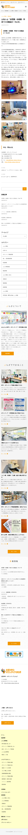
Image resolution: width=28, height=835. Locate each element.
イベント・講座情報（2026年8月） (9, 211)
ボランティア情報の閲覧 (7, 776)
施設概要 (7, 353)
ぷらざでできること (5, 759)
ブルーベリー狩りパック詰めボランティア (10, 628)
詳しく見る (3, 394)
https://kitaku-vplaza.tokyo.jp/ (12, 162)
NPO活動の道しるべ (6, 743)
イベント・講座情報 (6, 781)
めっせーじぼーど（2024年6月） (9, 176)
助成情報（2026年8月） (6, 217)
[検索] (25, 188)
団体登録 (4, 784)
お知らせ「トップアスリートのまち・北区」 (12, 170)
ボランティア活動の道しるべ (8, 746)
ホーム (2, 735)
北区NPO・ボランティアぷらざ (15, 831)
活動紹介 (9, 16)
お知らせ (5, 250)
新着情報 (5, 287)
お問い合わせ (14, 2)
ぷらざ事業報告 (6, 266)
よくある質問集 (5, 751)
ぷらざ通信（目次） (7, 274)
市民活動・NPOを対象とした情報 (10, 295)
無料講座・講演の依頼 (7, 779)
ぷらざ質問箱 (4, 740)
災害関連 (3, 789)
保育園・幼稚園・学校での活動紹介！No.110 (11, 198)
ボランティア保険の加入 (7, 765)
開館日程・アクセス (5, 2)
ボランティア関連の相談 (7, 762)
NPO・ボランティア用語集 (8, 749)
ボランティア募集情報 (8, 254)
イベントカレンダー (5, 792)
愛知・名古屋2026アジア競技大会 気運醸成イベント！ (13, 223)
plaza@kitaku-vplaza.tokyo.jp (13, 160)
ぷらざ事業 (5, 291)
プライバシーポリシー (6, 822)
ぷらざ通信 (3, 16)
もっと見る (14, 643)
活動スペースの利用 (6, 767)
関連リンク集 (5, 754)
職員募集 (5, 283)
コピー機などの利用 (6, 770)
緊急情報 (5, 270)
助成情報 (5, 262)
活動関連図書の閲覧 (6, 773)
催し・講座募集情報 (7, 258)
